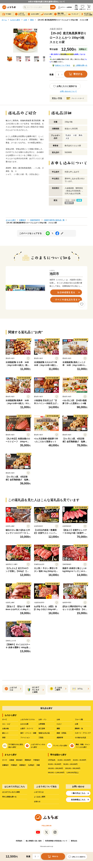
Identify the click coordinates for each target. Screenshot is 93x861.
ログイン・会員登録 (66, 7)
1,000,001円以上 (73, 772)
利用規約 (19, 841)
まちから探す (11, 220)
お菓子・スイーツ (26, 728)
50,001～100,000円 (70, 764)
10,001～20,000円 (64, 760)
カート (89, 9)
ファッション (25, 737)
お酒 (76, 724)
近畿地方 (22, 220)
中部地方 (36, 760)
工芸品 (41, 737)
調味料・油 (79, 728)
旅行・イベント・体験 (28, 733)
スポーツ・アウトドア (83, 733)
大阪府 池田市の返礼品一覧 (54, 220)
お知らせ (37, 801)
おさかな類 (24, 724)
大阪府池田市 (35, 220)
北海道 (11, 760)
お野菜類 (42, 724)
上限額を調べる (81, 65)
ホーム (4, 20)
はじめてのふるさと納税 (11, 792)
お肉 (25, 20)
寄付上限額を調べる (9, 797)
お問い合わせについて (68, 91)
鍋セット (5, 733)
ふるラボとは (39, 792)
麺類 (58, 728)
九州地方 (31, 765)
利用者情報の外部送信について (56, 841)
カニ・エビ (6, 724)
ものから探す (15, 20)
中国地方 (14, 765)
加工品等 (42, 728)
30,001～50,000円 (54, 764)
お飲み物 (5, 728)
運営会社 (74, 841)
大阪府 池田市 (56, 29)
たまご (59, 724)
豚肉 (32, 20)
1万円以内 (51, 760)
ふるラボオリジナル (27, 719)
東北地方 (19, 760)
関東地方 (28, 760)
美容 (3, 737)
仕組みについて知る (62, 65)
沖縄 (38, 765)
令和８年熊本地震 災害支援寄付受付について (46, 2)
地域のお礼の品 (44, 733)
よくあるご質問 (39, 797)
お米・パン (42, 719)
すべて (4, 719)
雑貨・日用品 (61, 733)
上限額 (76, 9)
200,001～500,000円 (72, 768)
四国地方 (22, 765)
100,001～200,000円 (55, 768)
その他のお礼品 (80, 737)
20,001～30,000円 (79, 760)
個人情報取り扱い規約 (34, 841)
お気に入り (82, 9)
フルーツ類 (79, 719)
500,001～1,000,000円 (56, 772)
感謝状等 (60, 737)
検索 (53, 7)
